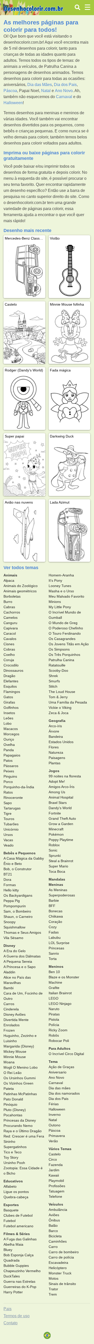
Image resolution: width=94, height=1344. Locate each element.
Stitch (53, 686)
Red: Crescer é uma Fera (24, 1136)
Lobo (8, 723)
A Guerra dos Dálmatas (22, 956)
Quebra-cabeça (16, 1197)
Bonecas (55, 911)
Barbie (54, 900)
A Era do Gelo (15, 951)
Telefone (55, 1196)
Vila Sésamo (13, 938)
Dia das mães (59, 1088)
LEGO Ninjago (60, 1004)
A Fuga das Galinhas (20, 1239)
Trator (53, 1289)
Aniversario (57, 1072)
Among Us (57, 792)
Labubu (55, 938)
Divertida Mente (16, 1020)
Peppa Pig (12, 901)
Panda (9, 750)
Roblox (54, 845)
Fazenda (56, 1165)
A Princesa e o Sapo (20, 967)
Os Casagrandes (62, 639)
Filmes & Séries (17, 1234)
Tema (53, 1062)
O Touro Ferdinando (65, 633)
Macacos (11, 729)
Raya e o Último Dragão (23, 1131)
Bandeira (56, 737)
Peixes (9, 771)
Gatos (8, 697)
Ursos (8, 835)
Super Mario (58, 866)
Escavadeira (58, 1263)
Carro (53, 1247)
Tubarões (11, 824)
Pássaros (11, 766)
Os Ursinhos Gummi (20, 1078)
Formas (10, 885)
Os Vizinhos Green (18, 1083)
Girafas (9, 702)
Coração (55, 922)
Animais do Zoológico (21, 586)
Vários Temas (60, 1149)
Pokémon (56, 834)
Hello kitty (11, 890)
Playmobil (56, 1181)
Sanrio (54, 953)
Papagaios (12, 755)
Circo (53, 1159)
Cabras (9, 607)
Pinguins (10, 776)
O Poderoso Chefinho (66, 628)
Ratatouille (57, 665)
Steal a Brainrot (61, 861)
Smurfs (54, 681)
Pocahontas (13, 1115)
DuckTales (12, 1276)
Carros (9, 1004)
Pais (8, 1309)
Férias (54, 1104)
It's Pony (55, 580)
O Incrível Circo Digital (66, 1054)
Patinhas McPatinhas (20, 1094)
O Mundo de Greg (63, 623)
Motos (53, 1278)
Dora (7, 880)
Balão (53, 1225)
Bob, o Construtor (18, 869)
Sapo (8, 803)
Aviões (54, 1215)
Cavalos (10, 639)
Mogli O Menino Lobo (21, 1067)
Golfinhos (11, 708)
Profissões (57, 1186)
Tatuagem (56, 1191)
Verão (53, 1141)
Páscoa (10, 91)
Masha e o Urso (61, 591)
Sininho (9, 1142)
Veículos (56, 1204)
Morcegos (11, 734)
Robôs (54, 1035)
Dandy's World (60, 808)
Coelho (9, 655)
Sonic (53, 850)
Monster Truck (60, 1273)
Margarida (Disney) (19, 1046)
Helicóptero (58, 1268)
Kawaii (54, 1175)
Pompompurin (15, 906)
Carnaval (64, 97)
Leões (8, 718)
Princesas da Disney (20, 1120)
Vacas (8, 840)
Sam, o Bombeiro (17, 911)
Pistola (54, 1019)
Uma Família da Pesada (68, 702)
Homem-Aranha (61, 575)
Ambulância (58, 1210)
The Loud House (62, 692)
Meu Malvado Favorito (66, 596)
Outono (54, 1125)
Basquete (11, 1210)
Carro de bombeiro (64, 1252)
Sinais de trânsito (62, 1284)
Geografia (57, 721)
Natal (46, 91)
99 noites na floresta (65, 776)
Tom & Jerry (58, 697)
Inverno (55, 1115)
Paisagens (57, 758)
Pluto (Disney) (15, 1110)
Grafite (54, 988)
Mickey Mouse (15, 1051)
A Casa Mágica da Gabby (24, 858)
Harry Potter (13, 1292)
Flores (54, 747)
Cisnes (9, 644)
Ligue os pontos (16, 1192)
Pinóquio (10, 1104)
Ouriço (9, 739)
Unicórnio (11, 829)
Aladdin (9, 972)
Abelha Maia (13, 1244)
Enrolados (12, 1025)
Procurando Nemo (18, 1126)
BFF (52, 906)
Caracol (10, 633)
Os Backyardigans (18, 895)
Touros (9, 819)
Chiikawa (56, 916)
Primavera (57, 1136)
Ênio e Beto (13, 864)
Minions (55, 602)
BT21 (8, 874)
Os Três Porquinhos (64, 655)
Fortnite (55, 813)
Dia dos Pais (65, 84)
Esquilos (10, 686)
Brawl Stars (58, 803)
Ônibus (54, 1220)
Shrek (53, 676)
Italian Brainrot (60, 993)
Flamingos (12, 692)
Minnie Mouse (15, 1057)
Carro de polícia (61, 1257)
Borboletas (12, 596)
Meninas (56, 885)
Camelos (11, 618)
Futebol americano (18, 1226)
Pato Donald (13, 1099)
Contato (11, 1323)
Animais (10, 575)
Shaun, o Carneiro (18, 917)
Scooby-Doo (58, 670)
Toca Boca (57, 871)
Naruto (54, 1009)
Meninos (56, 967)
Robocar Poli (59, 1041)
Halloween (13, 103)
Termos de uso (17, 1316)
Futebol (10, 1221)
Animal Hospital (61, 797)
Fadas (54, 932)
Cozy (53, 927)
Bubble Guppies (16, 1266)
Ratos (8, 792)
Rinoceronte (13, 798)
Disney (9, 946)
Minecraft (56, 829)
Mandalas (57, 879)
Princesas (56, 948)
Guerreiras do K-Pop (20, 1287)
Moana (9, 1062)
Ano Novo (64, 91)
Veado (9, 845)
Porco (8, 782)
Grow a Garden (61, 824)
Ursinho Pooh (14, 1163)
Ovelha (9, 745)
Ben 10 (54, 972)
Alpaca (9, 580)
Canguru (10, 623)
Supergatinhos (15, 1147)
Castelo (55, 1154)
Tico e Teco (13, 1152)
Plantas (54, 763)
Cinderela (11, 1009)
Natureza (56, 752)
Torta (53, 959)
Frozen (9, 1030)
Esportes (11, 1205)
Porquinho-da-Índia (19, 787)
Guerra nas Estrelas (19, 1281)
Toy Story (11, 1157)
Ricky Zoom (58, 1030)
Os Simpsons (59, 649)
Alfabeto (10, 1186)
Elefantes (11, 681)
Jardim (54, 1170)
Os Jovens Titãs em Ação (69, 644)
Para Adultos (59, 1048)
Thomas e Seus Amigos (22, 932)
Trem (53, 1294)
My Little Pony (60, 607)
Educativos (13, 1181)
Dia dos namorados (64, 1093)
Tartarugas (12, 808)
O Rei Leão (13, 1073)
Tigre (8, 813)
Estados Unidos (61, 742)
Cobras (9, 649)
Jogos (54, 771)
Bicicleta (55, 1236)
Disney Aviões (15, 1014)
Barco (53, 1231)
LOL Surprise (59, 943)
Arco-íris (55, 726)
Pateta (9, 1089)
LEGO (53, 998)
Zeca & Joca (58, 713)
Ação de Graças (61, 1067)
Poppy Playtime (61, 840)
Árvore (54, 731)
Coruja (9, 660)
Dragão (9, 676)
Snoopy (10, 922)
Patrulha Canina (61, 660)
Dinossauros (13, 670)
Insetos (9, 713)
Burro (8, 602)
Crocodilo (11, 665)
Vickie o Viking (60, 708)
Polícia (54, 1025)
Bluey (8, 1250)
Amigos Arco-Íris (61, 787)
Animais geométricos (20, 591)
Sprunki (55, 856)
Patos (8, 760)
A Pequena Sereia (18, 961)
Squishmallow (14, 927)
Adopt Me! (57, 781)
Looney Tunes (60, 586)
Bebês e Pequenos (20, 853)
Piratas (54, 1014)
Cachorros (12, 612)
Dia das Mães (39, 84)
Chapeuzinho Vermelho (22, 1271)
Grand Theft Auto (62, 818)
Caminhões (58, 1241)
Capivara (11, 628)
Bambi (9, 988)
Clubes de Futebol (18, 1215)
